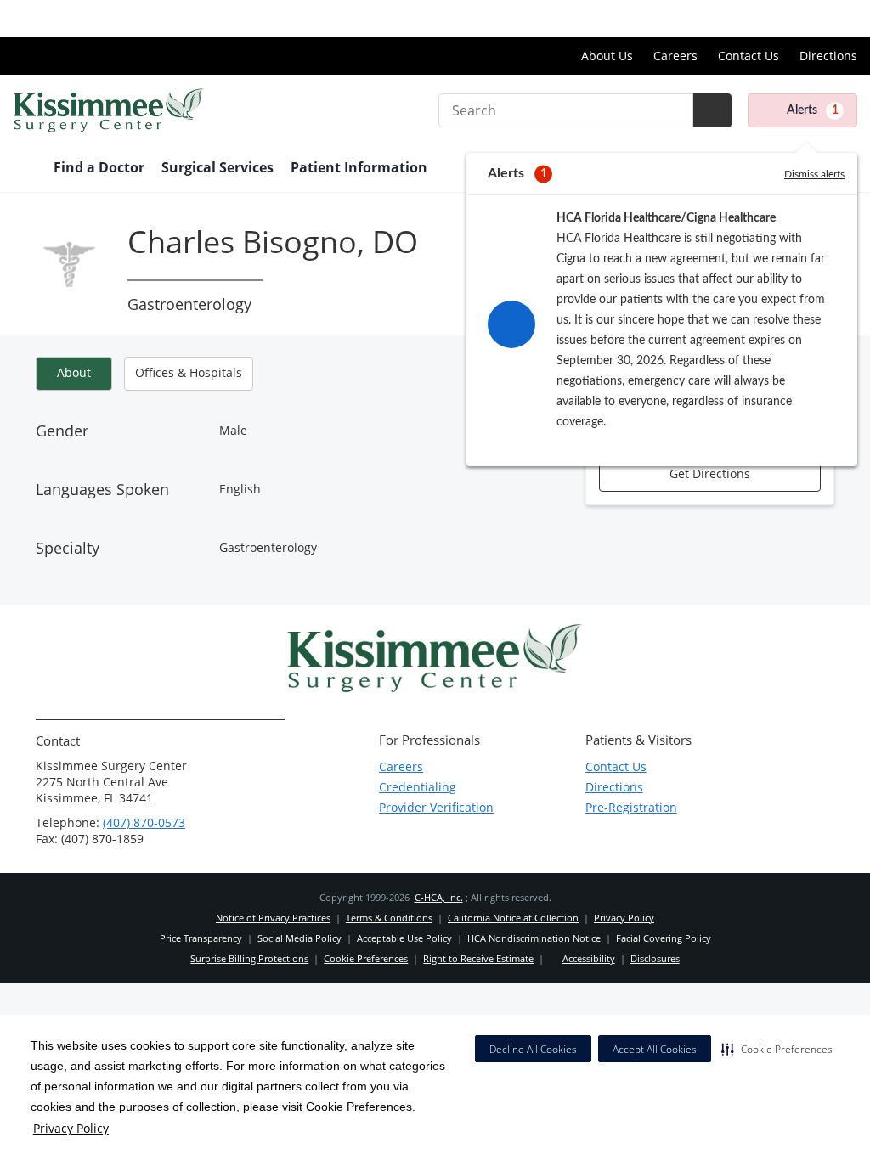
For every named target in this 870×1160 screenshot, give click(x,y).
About (74, 372)
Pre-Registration (631, 807)
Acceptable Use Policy (404, 938)
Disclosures (655, 958)
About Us (607, 56)
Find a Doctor (99, 167)
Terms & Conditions (389, 917)
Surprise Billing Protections (249, 958)
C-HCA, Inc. (439, 897)
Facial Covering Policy (663, 938)
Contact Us (748, 56)
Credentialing (417, 787)
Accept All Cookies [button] (655, 1049)
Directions (828, 56)
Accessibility (588, 958)
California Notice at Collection (513, 917)
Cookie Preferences (366, 958)
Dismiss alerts (814, 174)
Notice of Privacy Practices (273, 917)
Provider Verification (436, 807)
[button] (777, 1048)
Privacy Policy (71, 1128)
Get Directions (709, 473)
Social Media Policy (299, 938)
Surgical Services (217, 167)
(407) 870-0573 (144, 822)
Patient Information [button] (361, 167)
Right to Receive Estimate (478, 958)
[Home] (25, 169)
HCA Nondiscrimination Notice (534, 938)
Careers (675, 56)
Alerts (813, 110)
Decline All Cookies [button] (533, 1049)
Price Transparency (802, 18)
